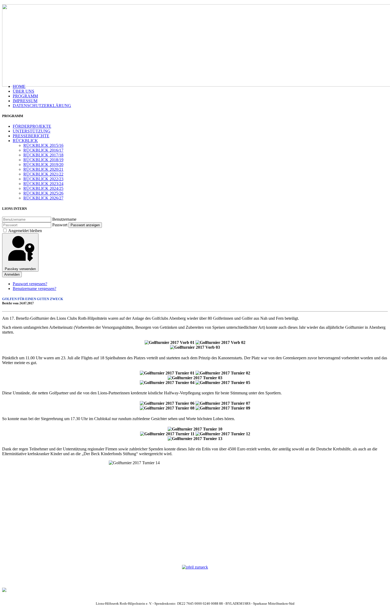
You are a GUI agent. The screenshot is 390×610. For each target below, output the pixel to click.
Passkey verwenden (20, 269)
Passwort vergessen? (30, 283)
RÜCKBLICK (25, 140)
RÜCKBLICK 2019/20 (43, 164)
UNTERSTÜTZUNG (31, 131)
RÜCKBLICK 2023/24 (43, 183)
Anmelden (12, 274)
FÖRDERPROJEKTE (32, 126)
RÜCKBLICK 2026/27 (43, 198)
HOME (19, 86)
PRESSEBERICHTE (31, 136)
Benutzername (64, 219)
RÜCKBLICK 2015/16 (43, 145)
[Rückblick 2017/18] (195, 567)
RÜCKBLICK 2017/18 (43, 155)
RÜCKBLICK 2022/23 (43, 179)
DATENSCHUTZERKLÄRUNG (42, 105)
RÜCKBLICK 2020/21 (43, 169)
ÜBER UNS (23, 91)
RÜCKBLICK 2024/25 (43, 188)
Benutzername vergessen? (34, 288)
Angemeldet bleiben (25, 230)
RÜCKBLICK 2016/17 (43, 150)
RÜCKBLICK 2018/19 (43, 159)
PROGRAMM (25, 96)
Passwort (59, 225)
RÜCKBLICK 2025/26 (43, 193)
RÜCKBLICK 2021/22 (43, 174)
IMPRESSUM (25, 101)
